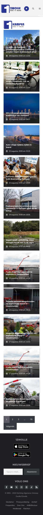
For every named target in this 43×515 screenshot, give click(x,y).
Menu (40, 15)
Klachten (26, 508)
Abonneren (32, 472)
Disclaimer (10, 502)
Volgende (10, 426)
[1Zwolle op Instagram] (21, 487)
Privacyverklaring (22, 502)
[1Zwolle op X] (16, 487)
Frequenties (10, 505)
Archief (34, 502)
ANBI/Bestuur (32, 505)
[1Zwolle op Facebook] (6, 487)
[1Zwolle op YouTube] (31, 487)
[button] (33, 8)
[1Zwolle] (11, 8)
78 (31, 419)
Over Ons (20, 505)
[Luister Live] (26, 8)
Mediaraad (17, 508)
